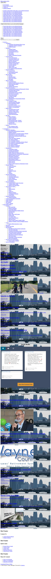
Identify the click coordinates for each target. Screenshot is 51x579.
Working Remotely (12, 197)
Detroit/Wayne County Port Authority (16, 134)
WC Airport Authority (13, 139)
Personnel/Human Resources (14, 160)
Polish (12, 19)
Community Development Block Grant (16, 44)
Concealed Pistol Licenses (13, 90)
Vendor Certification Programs (14, 55)
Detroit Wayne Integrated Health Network (17, 136)
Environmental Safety (13, 50)
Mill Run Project (11, 219)
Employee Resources (10, 196)
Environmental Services (13, 51)
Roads (7, 125)
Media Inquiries (11, 189)
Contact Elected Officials (8, 536)
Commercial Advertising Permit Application (17, 231)
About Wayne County (10, 186)
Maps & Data (8, 74)
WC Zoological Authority (13, 146)
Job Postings (8, 202)
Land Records (11, 122)
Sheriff (9, 172)
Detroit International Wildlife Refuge (16, 210)
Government (5, 128)
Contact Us (10, 191)
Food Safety (11, 52)
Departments (8, 148)
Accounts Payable (12, 175)
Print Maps (10, 79)
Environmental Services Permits (15, 92)
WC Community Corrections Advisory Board (18, 142)
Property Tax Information (13, 107)
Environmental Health (13, 72)
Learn (7, 222)
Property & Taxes (9, 99)
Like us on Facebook (7, 559)
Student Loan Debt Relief (13, 185)
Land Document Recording (14, 102)
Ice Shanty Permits (12, 96)
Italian (12, 21)
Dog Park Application (13, 229)
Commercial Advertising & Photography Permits (18, 89)
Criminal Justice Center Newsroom (15, 183)
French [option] (12, 26)
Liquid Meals (11, 85)
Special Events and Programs (12, 239)
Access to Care (11, 71)
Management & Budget (13, 158)
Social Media (11, 195)
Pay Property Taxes (12, 104)
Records (7, 115)
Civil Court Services (12, 57)
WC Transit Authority (13, 144)
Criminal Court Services (13, 60)
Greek (12, 20)
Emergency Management (13, 111)
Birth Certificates (12, 116)
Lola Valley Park (12, 216)
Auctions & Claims (12, 101)
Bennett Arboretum (12, 208)
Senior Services (11, 162)
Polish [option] (12, 33)
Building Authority (12, 132)
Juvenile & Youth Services (14, 157)
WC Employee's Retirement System (16, 143)
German (13, 17)
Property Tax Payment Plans (14, 105)
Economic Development (13, 150)
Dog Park (8, 225)
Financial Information (10, 174)
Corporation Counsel (12, 149)
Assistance (8, 43)
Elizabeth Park (11, 211)
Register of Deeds (12, 170)
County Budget (11, 178)
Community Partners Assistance (15, 45)
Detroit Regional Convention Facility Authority (18, 133)
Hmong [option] (12, 31)
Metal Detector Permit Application (15, 234)
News (9, 187)
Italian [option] (12, 35)
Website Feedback (12, 192)
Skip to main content (5, 1)
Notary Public (11, 66)
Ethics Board (11, 137)
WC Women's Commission (14, 145)
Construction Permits (12, 91)
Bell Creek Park (11, 207)
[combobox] (12, 24)
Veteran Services (11, 73)
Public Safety (8, 108)
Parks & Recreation (7, 204)
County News (6, 548)
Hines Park (10, 213)
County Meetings (9, 199)
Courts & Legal (9, 56)
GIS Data (10, 75)
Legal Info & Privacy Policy (6, 564)
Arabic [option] (12, 27)
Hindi (12, 15)
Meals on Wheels (9, 80)
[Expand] (7, 42)
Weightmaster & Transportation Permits (16, 98)
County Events (6, 547)
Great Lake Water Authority (14, 138)
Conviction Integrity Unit (13, 58)
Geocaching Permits (12, 95)
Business (8, 48)
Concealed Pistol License (13, 109)
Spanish (12, 14)
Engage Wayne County (8, 546)
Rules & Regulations (12, 238)
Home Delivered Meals (13, 84)
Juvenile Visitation (12, 65)
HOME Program (12, 46)
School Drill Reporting (13, 114)
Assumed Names (12, 49)
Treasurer (10, 173)
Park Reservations (12, 236)
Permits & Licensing (10, 87)
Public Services (11, 161)
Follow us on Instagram (8, 560)
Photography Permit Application (15, 237)
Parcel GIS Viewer (12, 78)
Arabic (12, 13)
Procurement (11, 54)
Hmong (12, 16)
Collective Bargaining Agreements (13, 198)
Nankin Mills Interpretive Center (15, 223)
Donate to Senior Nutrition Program (16, 83)
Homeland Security (12, 113)
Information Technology (13, 156)
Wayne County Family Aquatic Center (16, 220)
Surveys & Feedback (10, 242)
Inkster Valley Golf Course (14, 214)
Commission (11, 167)
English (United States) (16, 10)
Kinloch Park (11, 215)
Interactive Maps (11, 77)
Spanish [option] (12, 28)
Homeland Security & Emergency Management (18, 154)
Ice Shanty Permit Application (14, 233)
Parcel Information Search (13, 103)
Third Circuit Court (12, 67)
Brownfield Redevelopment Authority (16, 131)
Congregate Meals (12, 81)
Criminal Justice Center (13, 110)
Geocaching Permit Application (15, 232)
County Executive (12, 166)
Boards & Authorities (10, 130)
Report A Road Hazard (13, 127)
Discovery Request (12, 61)
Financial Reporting (12, 179)
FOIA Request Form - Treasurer (15, 121)
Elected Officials (9, 164)
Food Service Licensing (13, 93)
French (12, 11)
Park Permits (11, 97)
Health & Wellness (10, 69)
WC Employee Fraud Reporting (15, 68)
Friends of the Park (10, 226)
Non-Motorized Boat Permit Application (16, 228)
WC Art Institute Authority (14, 140)
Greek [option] (12, 34)
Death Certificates (12, 119)
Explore (7, 205)
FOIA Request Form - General (14, 120)
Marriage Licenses (12, 124)
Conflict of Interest (12, 117)
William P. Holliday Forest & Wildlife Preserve (18, 221)
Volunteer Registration (13, 86)
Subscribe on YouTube (8, 561)
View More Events (4, 337)
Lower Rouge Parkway (13, 217)
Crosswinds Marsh (12, 209)
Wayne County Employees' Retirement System (18, 163)
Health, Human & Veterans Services (16, 152)
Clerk (9, 168)
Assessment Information (13, 177)
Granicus (23, 565)
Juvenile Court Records (13, 63)
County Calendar (9, 203)
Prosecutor (10, 169)
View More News (4, 483)
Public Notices (9, 201)
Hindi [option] (12, 29)
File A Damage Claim (13, 126)
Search (2, 39)
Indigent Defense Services (13, 62)
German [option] (13, 32)
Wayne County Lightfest (13, 240)
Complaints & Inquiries (13, 193)
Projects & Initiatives (10, 181)
